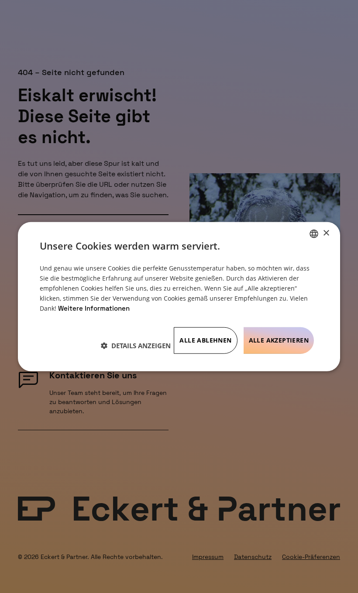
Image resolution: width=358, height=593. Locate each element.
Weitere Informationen (94, 308)
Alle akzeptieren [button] (279, 340)
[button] (136, 345)
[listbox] (314, 233)
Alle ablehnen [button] (205, 340)
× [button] (326, 233)
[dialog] (179, 296)
